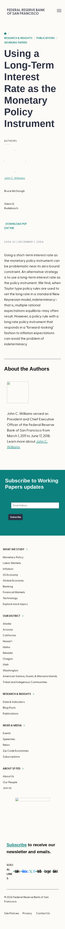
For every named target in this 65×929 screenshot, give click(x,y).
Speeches (9, 739)
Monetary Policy (13, 557)
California (9, 635)
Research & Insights (18, 38)
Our (11, 616)
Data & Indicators (14, 702)
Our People (10, 782)
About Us (8, 776)
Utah (6, 664)
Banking (8, 586)
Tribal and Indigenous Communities (25, 682)
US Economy (10, 575)
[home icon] (5, 33)
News (6, 745)
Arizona (8, 629)
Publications (45, 38)
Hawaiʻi (7, 641)
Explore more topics (15, 604)
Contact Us (43, 913)
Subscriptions (11, 756)
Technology (10, 598)
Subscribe (17, 844)
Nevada (8, 653)
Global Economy (13, 580)
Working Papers (15, 42)
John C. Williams (14, 178)
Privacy (27, 913)
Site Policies (11, 913)
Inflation (8, 569)
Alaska (7, 623)
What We (13, 549)
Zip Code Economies (16, 751)
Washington (10, 670)
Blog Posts (9, 707)
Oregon (8, 659)
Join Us (7, 788)
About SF (11, 768)
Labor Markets (12, 563)
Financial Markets (14, 592)
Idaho (6, 647)
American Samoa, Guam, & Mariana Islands (30, 676)
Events (7, 733)
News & (12, 725)
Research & (17, 694)
